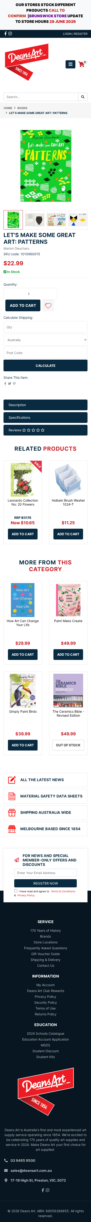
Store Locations (45, 942)
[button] (48, 305)
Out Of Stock (68, 745)
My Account (45, 985)
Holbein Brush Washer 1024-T (68, 502)
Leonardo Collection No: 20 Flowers (23, 502)
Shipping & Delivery (45, 960)
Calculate (46, 366)
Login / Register (75, 33)
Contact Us (45, 965)
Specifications (19, 417)
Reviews (15, 430)
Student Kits (45, 1057)
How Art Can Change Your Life (23, 623)
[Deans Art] (26, 64)
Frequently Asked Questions (45, 948)
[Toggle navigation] (70, 64)
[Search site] (83, 97)
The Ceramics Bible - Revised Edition (68, 713)
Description (17, 405)
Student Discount (45, 1051)
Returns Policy (45, 1014)
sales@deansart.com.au (31, 1170)
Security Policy (45, 1002)
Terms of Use (45, 1008)
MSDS (45, 1045)
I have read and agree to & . (44, 893)
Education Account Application (45, 1039)
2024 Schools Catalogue (45, 1033)
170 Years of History (45, 930)
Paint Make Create (68, 621)
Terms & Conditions (63, 891)
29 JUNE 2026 (62, 21)
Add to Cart (23, 305)
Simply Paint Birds (23, 711)
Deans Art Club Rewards (45, 991)
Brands (45, 936)
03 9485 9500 (22, 1160)
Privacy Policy (26, 895)
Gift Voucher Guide (45, 954)
